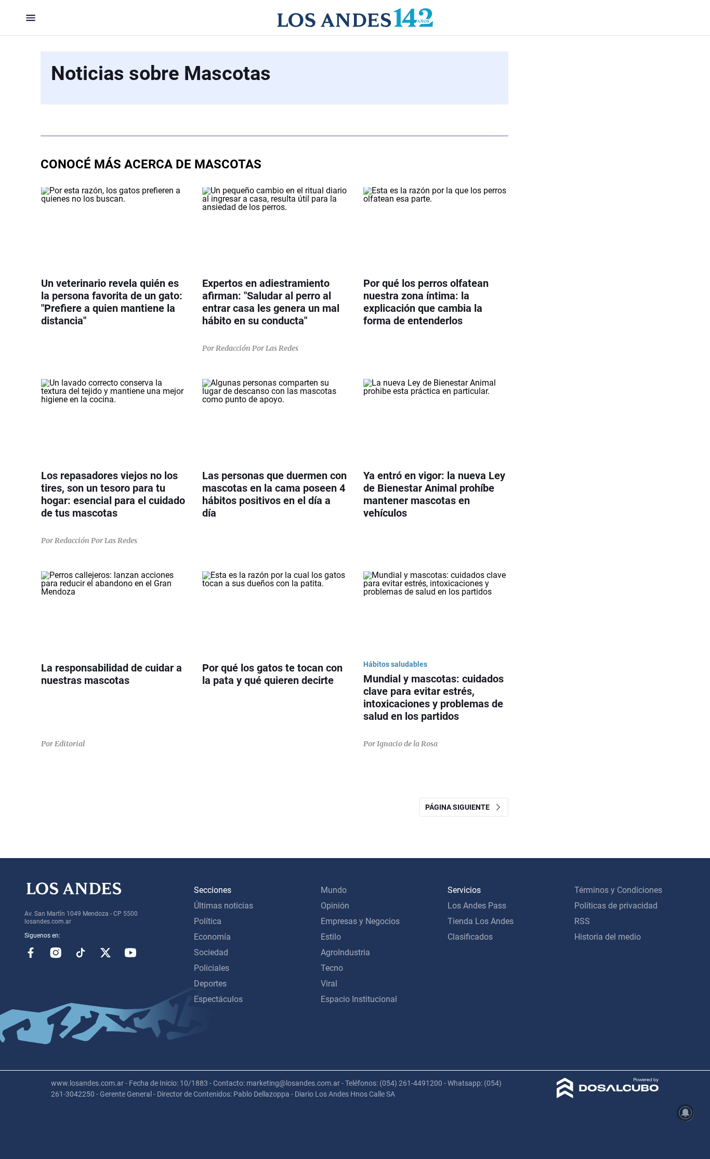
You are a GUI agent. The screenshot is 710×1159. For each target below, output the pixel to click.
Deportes (210, 984)
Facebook (30, 952)
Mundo (334, 890)
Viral (329, 984)
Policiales (211, 968)
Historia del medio (607, 937)
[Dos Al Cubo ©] (608, 1095)
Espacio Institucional (359, 999)
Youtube (130, 952)
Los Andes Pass (477, 906)
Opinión (335, 906)
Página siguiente (459, 807)
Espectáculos (218, 999)
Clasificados (470, 937)
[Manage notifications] (685, 1112)
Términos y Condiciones (618, 890)
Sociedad (211, 952)
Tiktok (80, 952)
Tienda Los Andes (481, 921)
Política (207, 921)
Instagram (55, 952)
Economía (212, 937)
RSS (582, 921)
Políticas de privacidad (616, 906)
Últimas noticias (223, 906)
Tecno (332, 968)
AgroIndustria (345, 952)
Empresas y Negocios (360, 921)
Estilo (331, 937)
